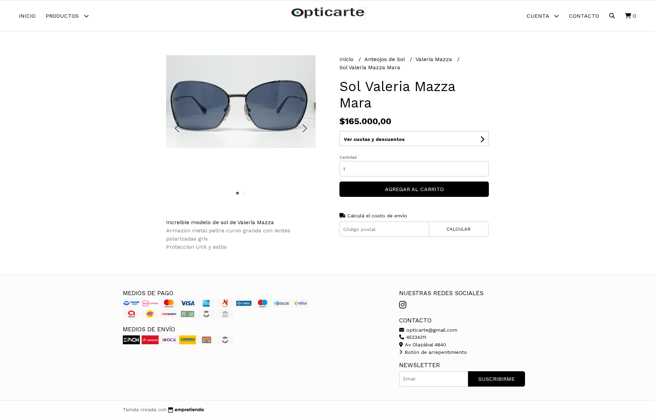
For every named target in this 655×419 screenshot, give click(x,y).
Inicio (27, 16)
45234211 (415, 337)
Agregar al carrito (414, 189)
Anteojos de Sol (385, 59)
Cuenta (539, 16)
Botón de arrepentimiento (435, 352)
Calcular (458, 229)
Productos (63, 16)
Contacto (584, 16)
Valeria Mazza (435, 59)
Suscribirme (496, 379)
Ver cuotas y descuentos (374, 139)
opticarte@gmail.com (431, 330)
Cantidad (347, 157)
